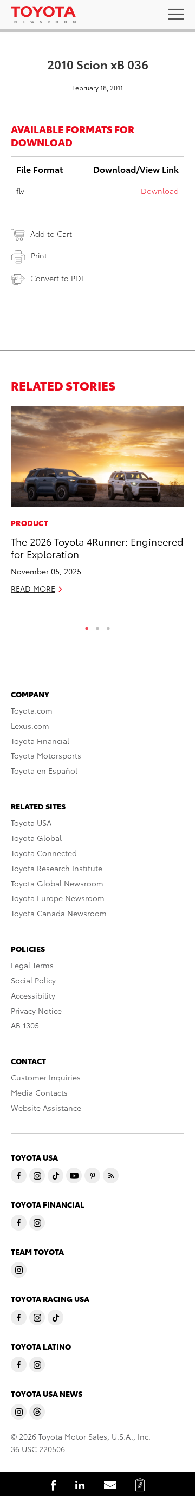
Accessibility (33, 995)
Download (160, 190)
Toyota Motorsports (46, 755)
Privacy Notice (36, 1010)
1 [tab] (86, 626)
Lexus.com (30, 725)
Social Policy (33, 980)
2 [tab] (97, 626)
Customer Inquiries (46, 1077)
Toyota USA (31, 822)
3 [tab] (108, 626)
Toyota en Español (44, 770)
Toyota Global (36, 837)
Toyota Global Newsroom (57, 883)
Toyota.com (32, 710)
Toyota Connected (44, 852)
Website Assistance (46, 1107)
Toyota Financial (40, 740)
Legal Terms (32, 965)
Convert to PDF (57, 278)
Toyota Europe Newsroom (58, 897)
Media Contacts (39, 1092)
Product (29, 522)
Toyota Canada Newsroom (59, 913)
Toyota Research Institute (56, 868)
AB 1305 (25, 1025)
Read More (33, 588)
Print (39, 255)
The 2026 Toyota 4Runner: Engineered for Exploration (97, 547)
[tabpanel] (97, 504)
